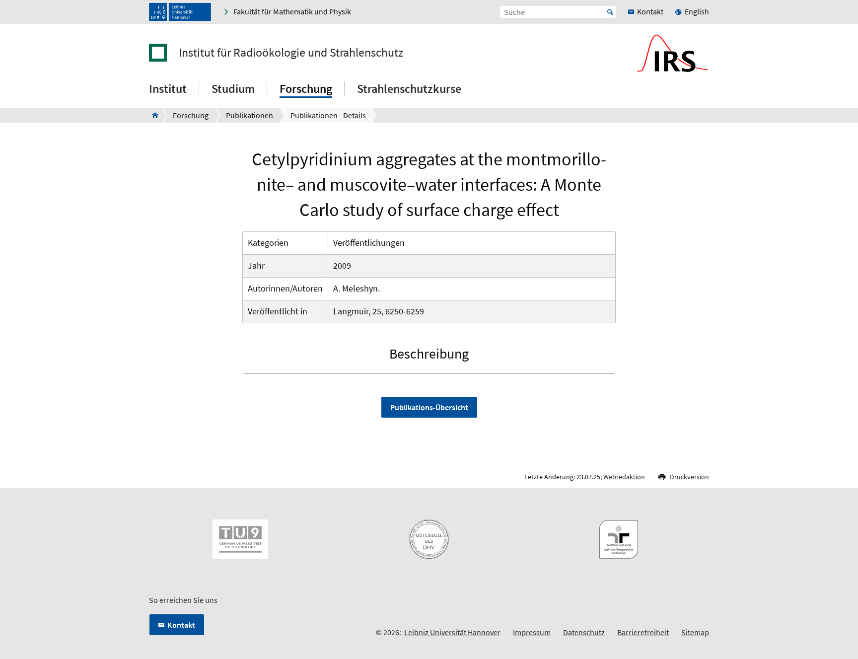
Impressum (532, 632)
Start (610, 12)
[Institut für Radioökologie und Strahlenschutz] (152, 115)
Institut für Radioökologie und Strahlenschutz (291, 53)
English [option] (697, 11)
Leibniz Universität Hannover (452, 632)
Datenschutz (584, 632)
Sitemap (695, 632)
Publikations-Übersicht (429, 407)
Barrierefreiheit (643, 632)
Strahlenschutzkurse (409, 88)
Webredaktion (624, 476)
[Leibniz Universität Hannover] (180, 12)
